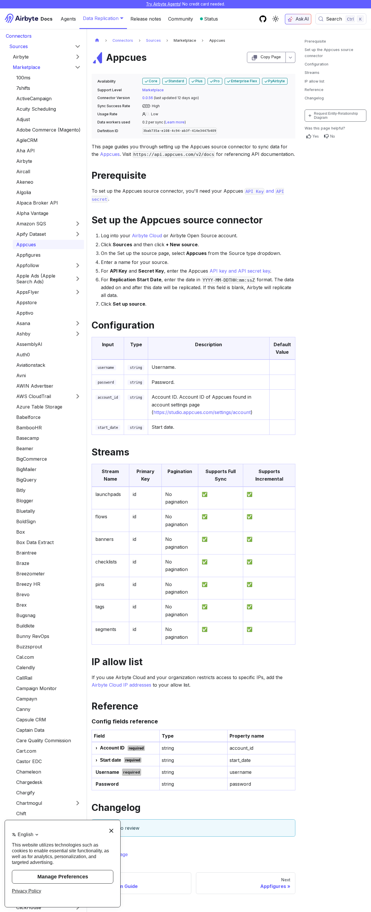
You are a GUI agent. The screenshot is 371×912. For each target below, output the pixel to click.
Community (180, 19)
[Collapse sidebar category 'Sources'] (77, 46)
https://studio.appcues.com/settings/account (202, 412)
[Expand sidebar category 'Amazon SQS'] (77, 223)
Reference (314, 89)
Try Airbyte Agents (163, 4)
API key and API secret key (240, 271)
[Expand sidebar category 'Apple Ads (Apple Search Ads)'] (77, 278)
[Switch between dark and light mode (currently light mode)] (275, 18)
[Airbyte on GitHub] (263, 19)
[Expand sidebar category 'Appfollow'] (77, 265)
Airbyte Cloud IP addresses (121, 685)
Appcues (110, 154)
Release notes (145, 19)
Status (211, 19)
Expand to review (120, 828)
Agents (68, 19)
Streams (312, 72)
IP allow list (314, 81)
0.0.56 (147, 98)
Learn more (175, 122)
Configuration (316, 64)
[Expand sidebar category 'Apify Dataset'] (77, 234)
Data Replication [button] (101, 18)
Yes (315, 136)
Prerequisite (315, 41)
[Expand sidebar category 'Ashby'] (77, 333)
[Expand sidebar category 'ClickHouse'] (77, 907)
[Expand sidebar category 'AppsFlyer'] (77, 292)
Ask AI (302, 19)
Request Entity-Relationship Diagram (336, 116)
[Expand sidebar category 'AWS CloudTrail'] (77, 396)
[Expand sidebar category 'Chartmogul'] (77, 803)
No (332, 136)
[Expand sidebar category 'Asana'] (77, 323)
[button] (46, 56)
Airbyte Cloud (147, 235)
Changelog (314, 98)
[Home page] (97, 40)
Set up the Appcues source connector (329, 53)
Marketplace (153, 90)
